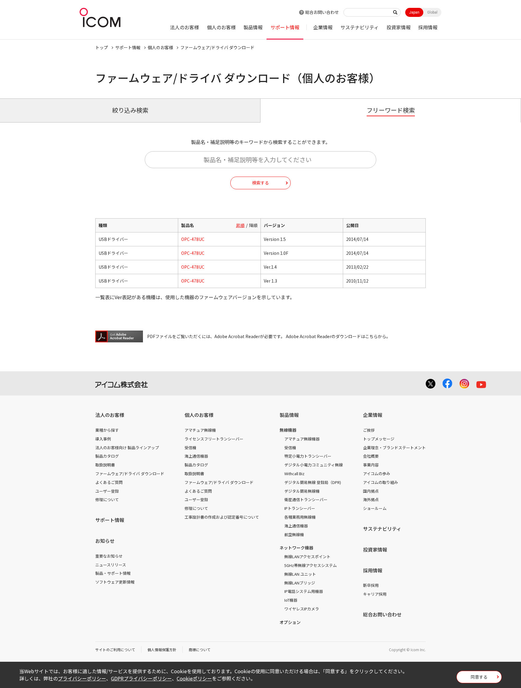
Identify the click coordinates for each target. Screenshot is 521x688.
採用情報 (427, 27)
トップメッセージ (378, 439)
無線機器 (287, 430)
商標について (199, 649)
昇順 (240, 225)
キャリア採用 (375, 594)
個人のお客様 (221, 27)
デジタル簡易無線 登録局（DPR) (312, 482)
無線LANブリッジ (299, 583)
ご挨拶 (369, 430)
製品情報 (253, 27)
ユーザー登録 (107, 491)
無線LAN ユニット (300, 574)
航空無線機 (294, 534)
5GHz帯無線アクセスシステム (310, 565)
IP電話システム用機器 (303, 591)
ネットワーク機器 (296, 548)
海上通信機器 (196, 456)
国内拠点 (371, 491)
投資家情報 (399, 27)
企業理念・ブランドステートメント (394, 447)
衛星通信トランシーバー (305, 499)
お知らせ (105, 540)
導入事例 (103, 439)
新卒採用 (371, 585)
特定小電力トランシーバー (307, 456)
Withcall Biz (294, 473)
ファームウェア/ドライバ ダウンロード (129, 473)
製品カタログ (107, 456)
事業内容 (371, 465)
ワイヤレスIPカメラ (301, 609)
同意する (479, 677)
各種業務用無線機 (300, 517)
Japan (414, 12)
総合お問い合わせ (322, 12)
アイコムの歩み (376, 473)
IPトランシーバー (299, 508)
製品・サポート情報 (113, 573)
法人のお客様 (184, 27)
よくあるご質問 (109, 482)
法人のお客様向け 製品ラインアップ (127, 447)
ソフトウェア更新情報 (114, 582)
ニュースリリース (110, 565)
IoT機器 (290, 600)
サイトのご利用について (115, 649)
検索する (260, 183)
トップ (101, 47)
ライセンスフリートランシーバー (214, 439)
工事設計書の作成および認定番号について (222, 517)
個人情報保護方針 (161, 649)
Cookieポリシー (194, 678)
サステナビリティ (359, 27)
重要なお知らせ (109, 556)
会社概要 (371, 456)
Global (432, 12)
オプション (290, 622)
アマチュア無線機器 (302, 439)
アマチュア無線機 (200, 430)
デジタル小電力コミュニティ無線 (313, 465)
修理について (107, 499)
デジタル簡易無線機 (302, 491)
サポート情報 (284, 27)
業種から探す (107, 430)
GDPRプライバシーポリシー (141, 678)
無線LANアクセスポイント (307, 556)
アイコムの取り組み (380, 482)
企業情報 (323, 27)
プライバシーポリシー (82, 678)
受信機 (190, 447)
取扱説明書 (105, 465)
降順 (253, 225)
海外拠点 (371, 499)
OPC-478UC (192, 239)
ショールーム (375, 508)
